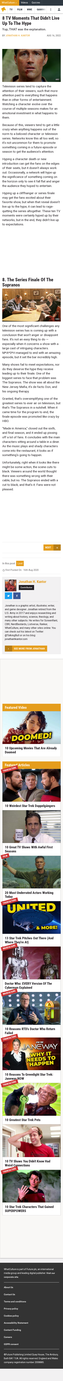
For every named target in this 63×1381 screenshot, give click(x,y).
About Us (8, 1287)
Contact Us (9, 1294)
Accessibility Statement (16, 1323)
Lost (20, 563)
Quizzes (36, 2)
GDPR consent (11, 1344)
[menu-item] (11, 9)
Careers (8, 1337)
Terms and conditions (15, 1301)
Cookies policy (11, 1315)
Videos (24, 2)
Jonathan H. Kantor (18, 35)
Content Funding (12, 1330)
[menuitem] (9, 3)
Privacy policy (11, 1308)
